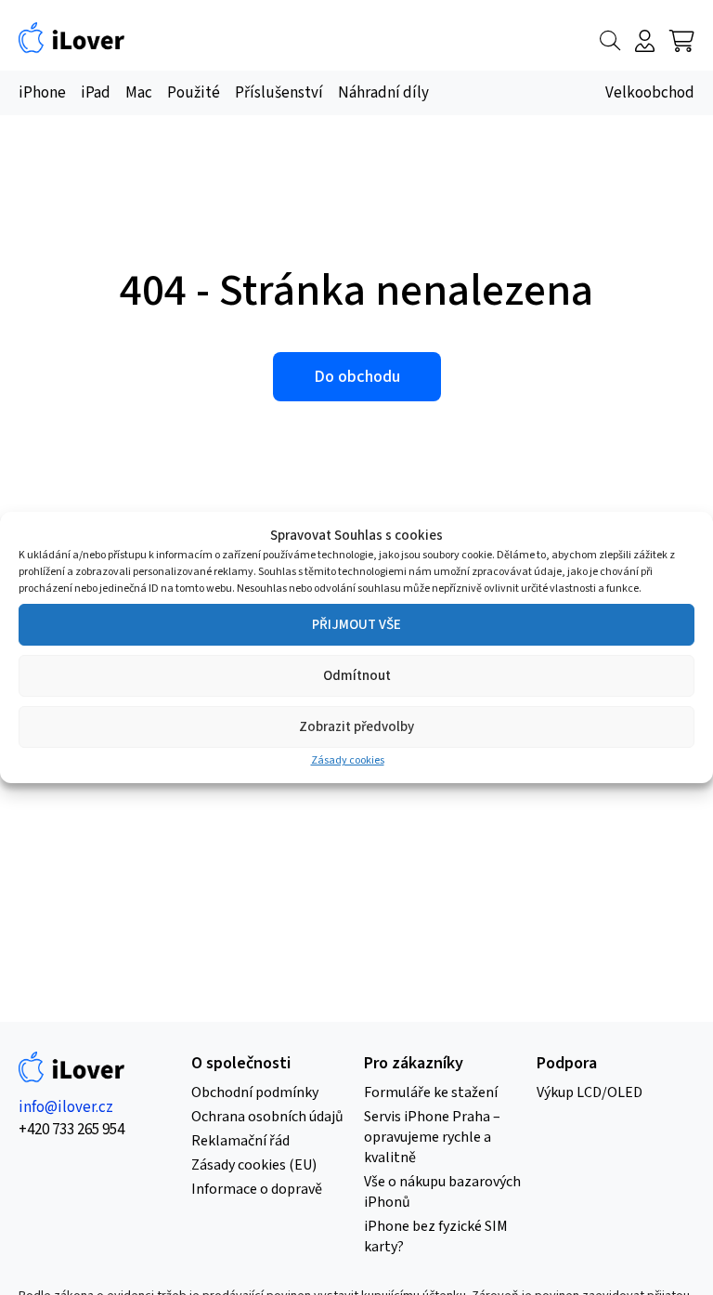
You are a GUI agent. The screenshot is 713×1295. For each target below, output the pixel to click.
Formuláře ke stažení (431, 1092)
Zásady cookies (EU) (254, 1165)
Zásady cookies (347, 760)
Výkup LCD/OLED (589, 1092)
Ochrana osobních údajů (267, 1116)
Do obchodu (357, 376)
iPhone (42, 93)
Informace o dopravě (256, 1189)
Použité (193, 93)
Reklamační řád (240, 1141)
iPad (95, 93)
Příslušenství (279, 93)
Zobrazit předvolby (356, 727)
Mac (138, 93)
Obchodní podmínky (254, 1092)
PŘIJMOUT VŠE (356, 624)
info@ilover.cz (66, 1107)
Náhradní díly (383, 93)
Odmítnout (357, 676)
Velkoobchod (649, 93)
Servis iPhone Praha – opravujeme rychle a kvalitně (432, 1137)
